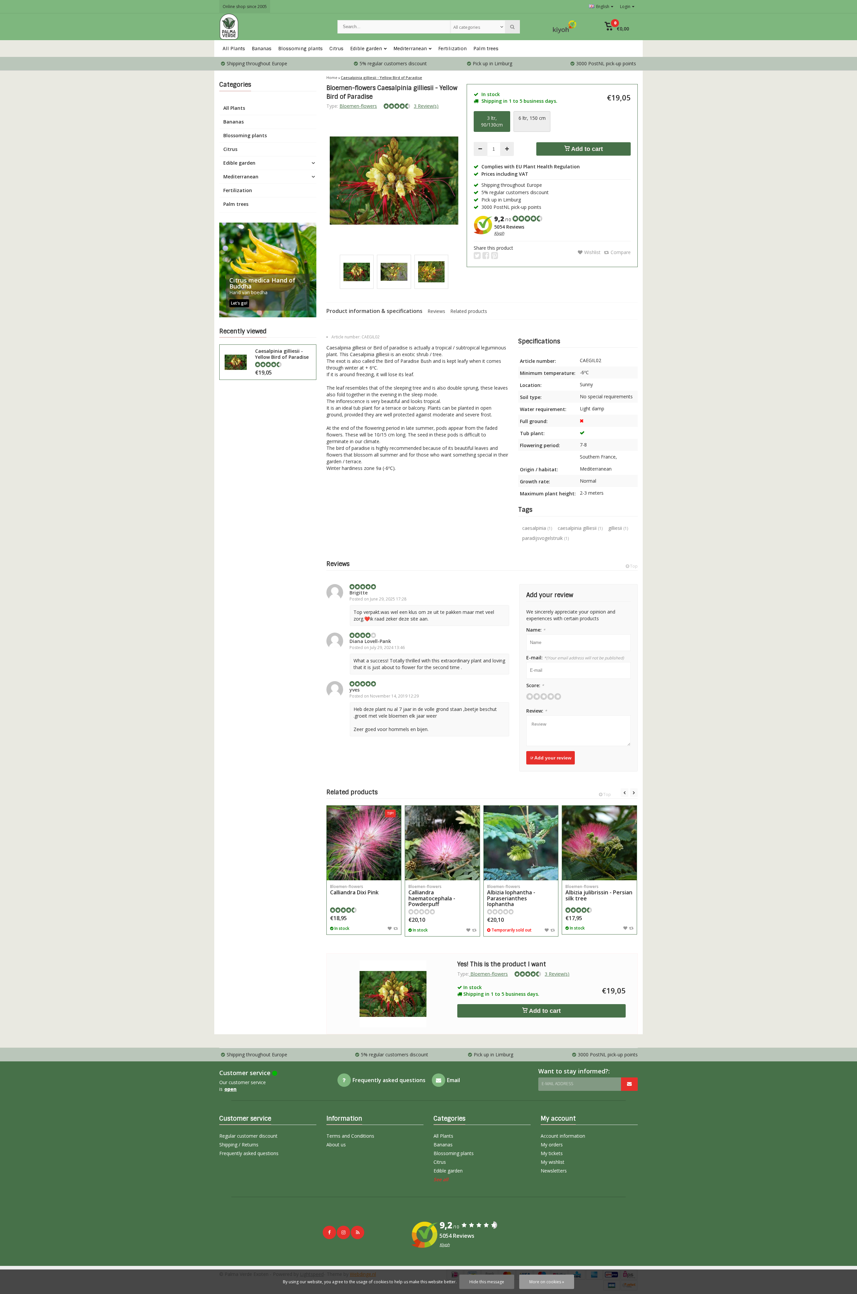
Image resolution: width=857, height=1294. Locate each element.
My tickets (552, 1153)
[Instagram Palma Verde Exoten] (343, 1232)
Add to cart (586, 149)
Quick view (364, 870)
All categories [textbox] (466, 27)
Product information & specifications (374, 311)
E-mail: (575, 657)
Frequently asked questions (249, 1153)
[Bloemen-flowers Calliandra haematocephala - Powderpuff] (442, 843)
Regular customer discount (248, 1136)
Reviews (436, 311)
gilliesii (618, 528)
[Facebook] (329, 1232)
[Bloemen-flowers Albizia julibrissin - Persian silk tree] (599, 843)
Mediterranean (410, 49)
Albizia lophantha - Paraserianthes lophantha (511, 896)
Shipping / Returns (238, 1144)
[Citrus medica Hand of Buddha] (267, 270)
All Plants (234, 49)
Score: (535, 685)
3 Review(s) (426, 106)
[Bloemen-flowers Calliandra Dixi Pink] (364, 843)
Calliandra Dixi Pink (354, 890)
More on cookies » (546, 1282)
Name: (535, 630)
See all (441, 1179)
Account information (563, 1136)
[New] (357, 1232)
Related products (468, 311)
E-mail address (557, 1083)
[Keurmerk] (564, 26)
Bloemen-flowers (358, 106)
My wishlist (552, 1162)
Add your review (552, 757)
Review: (536, 711)
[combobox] (477, 26)
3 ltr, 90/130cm (492, 121)
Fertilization (452, 49)
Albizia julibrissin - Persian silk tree (598, 893)
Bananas (261, 49)
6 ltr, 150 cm (532, 118)
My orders (552, 1144)
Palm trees (485, 49)
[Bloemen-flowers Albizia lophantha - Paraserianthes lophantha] (521, 843)
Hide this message (486, 1282)
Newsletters (554, 1170)
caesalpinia (537, 528)
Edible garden (366, 49)
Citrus (336, 49)
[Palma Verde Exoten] (271, 26)
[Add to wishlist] (390, 928)
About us (336, 1144)
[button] (617, 26)
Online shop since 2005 (245, 6)
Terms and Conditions (350, 1136)
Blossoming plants (300, 49)
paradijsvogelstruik (545, 538)
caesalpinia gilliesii (580, 528)
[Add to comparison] (395, 928)
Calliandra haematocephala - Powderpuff (431, 896)
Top (633, 566)
